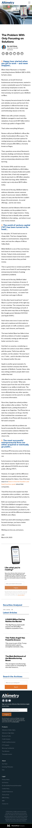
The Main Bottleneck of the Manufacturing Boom (15, 658)
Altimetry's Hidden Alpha (8, 730)
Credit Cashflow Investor (8, 742)
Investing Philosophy (7, 767)
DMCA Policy (5, 797)
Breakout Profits (6, 736)
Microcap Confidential (8, 748)
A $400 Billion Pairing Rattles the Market (15, 620)
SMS (3, 800)
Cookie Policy (5, 788)
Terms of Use (5, 794)
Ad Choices (5, 782)
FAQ (3, 770)
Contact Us (5, 804)
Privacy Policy (5, 779)
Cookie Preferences (7, 791)
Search (16, 687)
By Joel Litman (12, 46)
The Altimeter (5, 751)
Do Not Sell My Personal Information (11, 785)
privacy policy (21, 595)
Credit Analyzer (6, 739)
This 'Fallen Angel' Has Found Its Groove (15, 639)
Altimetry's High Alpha (8, 733)
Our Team (4, 764)
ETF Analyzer (5, 745)
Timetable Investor (7, 754)
